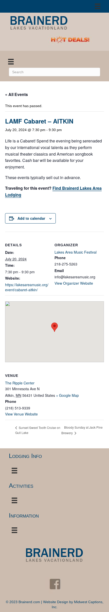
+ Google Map (67, 395)
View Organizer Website (74, 283)
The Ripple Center (19, 382)
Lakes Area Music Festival (76, 252)
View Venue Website (21, 414)
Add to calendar (31, 218)
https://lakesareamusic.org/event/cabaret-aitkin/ (26, 287)
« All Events (16, 94)
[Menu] (97, 6)
